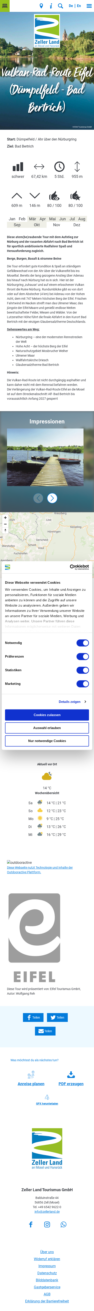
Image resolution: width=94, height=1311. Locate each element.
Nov (56, 224)
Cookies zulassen (47, 715)
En (79, 6)
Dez (76, 224)
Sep (17, 224)
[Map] (47, 545)
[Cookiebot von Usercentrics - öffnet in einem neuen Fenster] (70, 567)
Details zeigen (69, 702)
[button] (5, 6)
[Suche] (60, 6)
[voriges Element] (38, 498)
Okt (37, 224)
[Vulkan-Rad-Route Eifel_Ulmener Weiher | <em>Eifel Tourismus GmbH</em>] (45, 457)
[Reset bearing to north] (5, 530)
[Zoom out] (5, 524)
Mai (52, 219)
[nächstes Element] (52, 498)
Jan (12, 219)
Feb (22, 219)
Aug (81, 219)
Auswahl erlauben (47, 728)
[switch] (83, 656)
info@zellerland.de (47, 1211)
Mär (32, 219)
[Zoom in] (5, 517)
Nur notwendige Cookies (47, 741)
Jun (62, 219)
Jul (72, 219)
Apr (43, 219)
